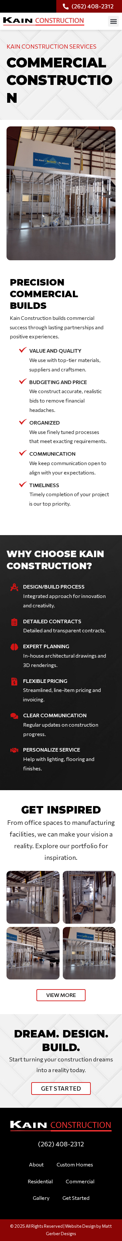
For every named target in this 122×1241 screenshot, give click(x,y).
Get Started (75, 1198)
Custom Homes (75, 1164)
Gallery (41, 1198)
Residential (40, 1181)
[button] (113, 21)
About (36, 1164)
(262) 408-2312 (61, 1144)
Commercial (80, 1181)
